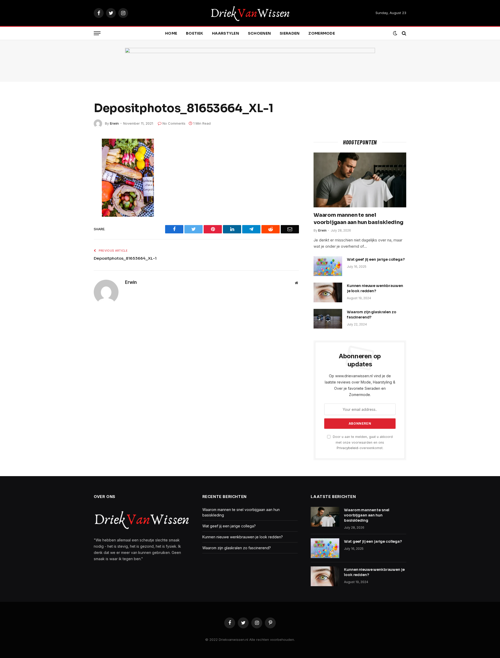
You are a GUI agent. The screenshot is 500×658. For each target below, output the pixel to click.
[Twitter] (75, 168)
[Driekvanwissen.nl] (250, 13)
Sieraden (289, 33)
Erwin (114, 123)
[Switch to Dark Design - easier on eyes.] (395, 33)
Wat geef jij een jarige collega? (376, 259)
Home (171, 33)
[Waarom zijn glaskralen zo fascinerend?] (328, 319)
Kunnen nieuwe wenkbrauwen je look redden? (375, 288)
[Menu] (97, 33)
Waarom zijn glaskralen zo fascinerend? (371, 315)
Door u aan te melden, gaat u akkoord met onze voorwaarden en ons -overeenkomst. (362, 442)
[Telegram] (75, 192)
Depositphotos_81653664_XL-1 (125, 258)
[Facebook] (75, 156)
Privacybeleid (347, 448)
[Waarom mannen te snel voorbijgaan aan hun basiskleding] (360, 180)
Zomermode (321, 33)
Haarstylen (225, 33)
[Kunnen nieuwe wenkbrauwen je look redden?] (328, 292)
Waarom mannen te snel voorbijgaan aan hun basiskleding (358, 218)
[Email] (75, 217)
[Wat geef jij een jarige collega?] (328, 266)
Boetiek (194, 33)
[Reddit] (75, 180)
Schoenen (259, 33)
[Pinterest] (75, 205)
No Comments (173, 123)
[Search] (403, 33)
